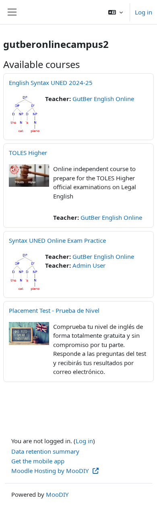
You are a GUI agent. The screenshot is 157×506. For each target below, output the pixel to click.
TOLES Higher (28, 153)
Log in (143, 12)
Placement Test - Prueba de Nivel (54, 310)
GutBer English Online (103, 99)
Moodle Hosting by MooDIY (50, 471)
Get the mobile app (37, 461)
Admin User (88, 265)
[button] (115, 12)
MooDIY (57, 494)
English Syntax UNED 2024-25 (51, 82)
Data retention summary (45, 451)
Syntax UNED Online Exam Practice (57, 240)
